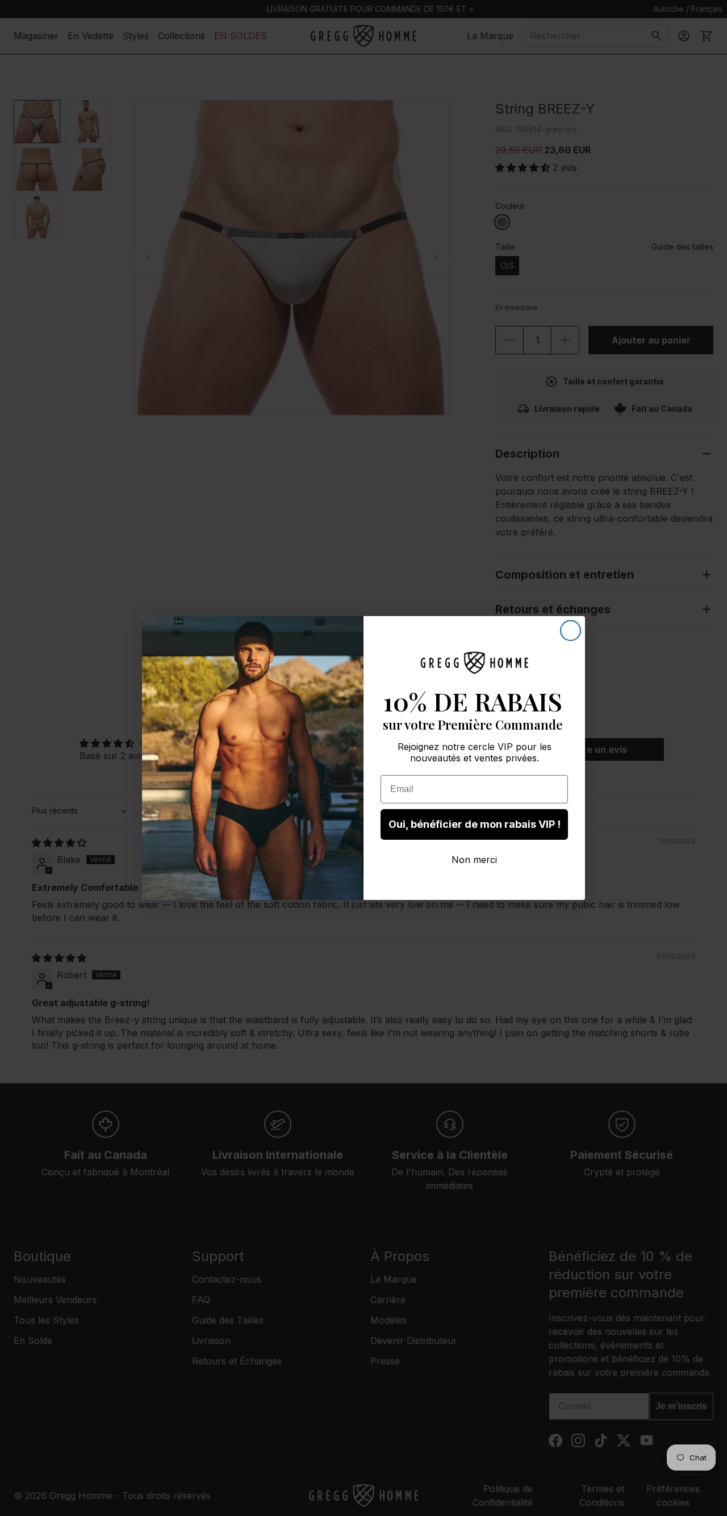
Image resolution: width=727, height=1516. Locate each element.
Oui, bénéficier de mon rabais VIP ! (474, 824)
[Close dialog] (570, 630)
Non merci (474, 859)
